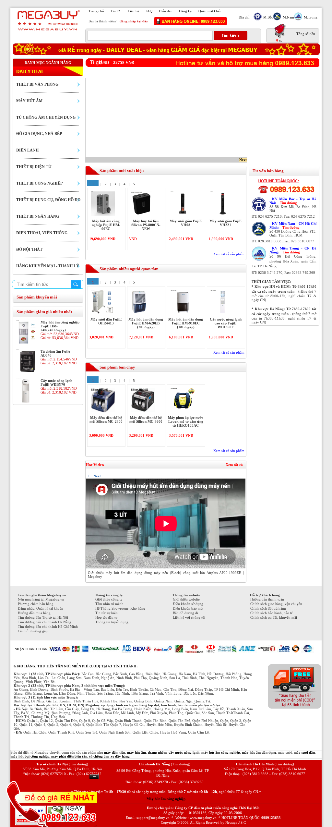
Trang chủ (96, 11)
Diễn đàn (165, 11)
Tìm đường (288, 203)
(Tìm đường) (78, 764)
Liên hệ (133, 11)
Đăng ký (185, 11)
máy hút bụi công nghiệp (30, 756)
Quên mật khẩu (209, 11)
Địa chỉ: (244, 17)
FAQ (149, 11)
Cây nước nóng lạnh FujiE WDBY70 (56, 382)
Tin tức (116, 11)
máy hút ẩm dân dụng (259, 752)
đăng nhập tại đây (134, 21)
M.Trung (310, 17)
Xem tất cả (234, 465)
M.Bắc (268, 17)
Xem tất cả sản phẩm (228, 254)
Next (243, 160)
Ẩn (94, 776)
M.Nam (288, 17)
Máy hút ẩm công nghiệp (166, 799)
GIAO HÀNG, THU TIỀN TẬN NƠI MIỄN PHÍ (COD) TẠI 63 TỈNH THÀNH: (76, 666)
